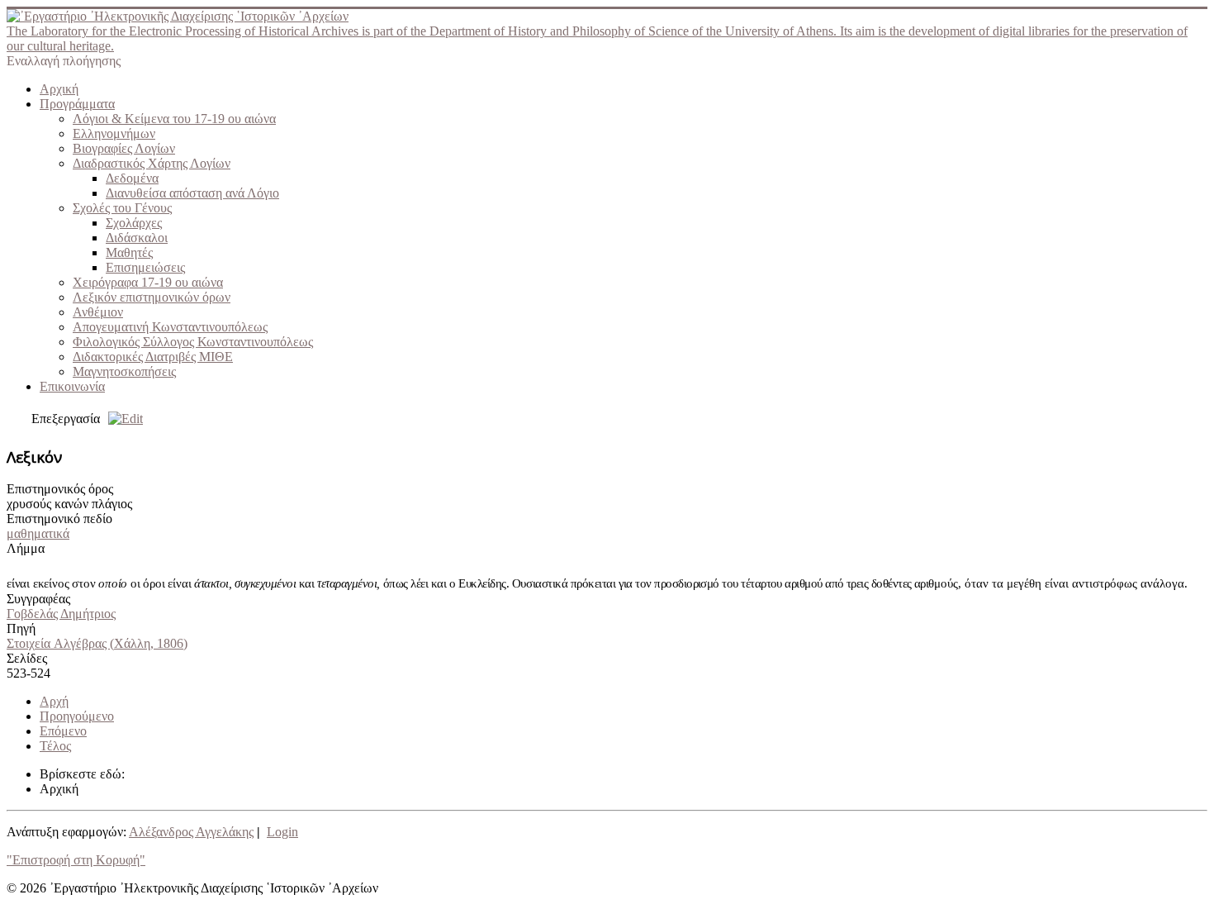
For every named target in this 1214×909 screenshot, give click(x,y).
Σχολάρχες (134, 223)
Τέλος (55, 746)
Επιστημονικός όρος (60, 489)
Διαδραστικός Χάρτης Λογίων (151, 163)
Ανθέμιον (98, 312)
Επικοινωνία (72, 386)
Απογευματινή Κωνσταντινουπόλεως (170, 327)
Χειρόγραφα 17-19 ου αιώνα (148, 282)
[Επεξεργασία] (121, 419)
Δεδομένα (132, 178)
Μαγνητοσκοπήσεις (124, 371)
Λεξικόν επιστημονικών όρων (151, 297)
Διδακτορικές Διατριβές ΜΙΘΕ (153, 357)
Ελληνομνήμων (114, 133)
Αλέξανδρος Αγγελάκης (191, 832)
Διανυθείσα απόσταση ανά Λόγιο (192, 193)
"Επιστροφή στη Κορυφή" (76, 860)
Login (282, 832)
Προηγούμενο (77, 716)
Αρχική (59, 89)
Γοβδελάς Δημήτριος (61, 614)
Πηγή (21, 628)
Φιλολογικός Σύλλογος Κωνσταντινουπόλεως (193, 342)
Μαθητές (129, 252)
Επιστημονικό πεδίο (59, 519)
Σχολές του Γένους (122, 208)
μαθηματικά (38, 533)
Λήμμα (26, 548)
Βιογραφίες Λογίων (124, 148)
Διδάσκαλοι (137, 238)
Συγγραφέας (38, 599)
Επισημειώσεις (145, 267)
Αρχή (54, 701)
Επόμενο (63, 731)
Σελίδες (27, 658)
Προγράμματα (77, 104)
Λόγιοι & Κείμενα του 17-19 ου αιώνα (174, 119)
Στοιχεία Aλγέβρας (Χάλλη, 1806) (97, 643)
